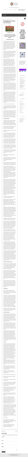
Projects (21, 109)
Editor (10, 23)
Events (21, 102)
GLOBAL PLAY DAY (22, 79)
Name (2, 440)
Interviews (21, 106)
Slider (20, 111)
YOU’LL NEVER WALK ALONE (22, 78)
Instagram (21, 10)
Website (3, 446)
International (21, 105)
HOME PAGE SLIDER (22, 104)
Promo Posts (21, 110)
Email (2, 443)
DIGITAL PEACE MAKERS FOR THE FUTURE (22, 81)
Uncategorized (21, 112)
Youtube (22, 10)
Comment (3, 436)
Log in (20, 118)
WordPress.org (21, 121)
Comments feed (21, 120)
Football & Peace (6, 19)
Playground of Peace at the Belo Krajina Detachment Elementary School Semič (22, 86)
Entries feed (22, 118)
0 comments (10, 19)
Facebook (18, 10)
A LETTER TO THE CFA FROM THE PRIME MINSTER (22, 83)
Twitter (19, 10)
